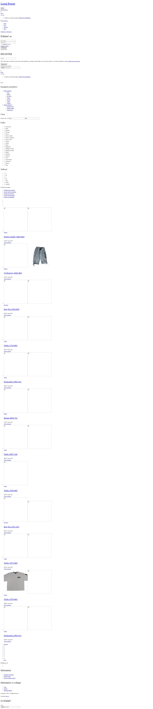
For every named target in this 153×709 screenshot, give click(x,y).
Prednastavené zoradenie (9, 190)
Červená (7, 132)
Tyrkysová (8, 161)
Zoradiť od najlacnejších (9, 195)
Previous (6, 644)
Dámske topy (10, 110)
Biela (7, 128)
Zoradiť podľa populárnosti (10, 192)
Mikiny (8, 94)
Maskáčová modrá (10, 148)
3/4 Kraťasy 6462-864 (13, 273)
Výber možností (7, 242)
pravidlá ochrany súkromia (74, 61)
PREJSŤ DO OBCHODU (24, 18)
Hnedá (7, 143)
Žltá (7, 165)
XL (6, 179)
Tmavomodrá (9, 159)
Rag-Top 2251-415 (11, 527)
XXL (7, 180)
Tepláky (9, 103)
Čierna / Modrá (9, 136)
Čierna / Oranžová (10, 137)
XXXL (7, 182)
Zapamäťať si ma (6, 44)
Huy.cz (7, 696)
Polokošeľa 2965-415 (12, 382)
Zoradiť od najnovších (9, 193)
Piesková (8, 156)
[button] (76, 12)
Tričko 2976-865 (10, 599)
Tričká (8, 98)
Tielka (8, 101)
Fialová (7, 141)
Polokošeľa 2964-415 (12, 635)
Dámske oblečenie (8, 105)
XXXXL (8, 184)
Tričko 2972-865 (10, 563)
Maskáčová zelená (10, 150)
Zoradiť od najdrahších (9, 197)
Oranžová (8, 154)
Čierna (7, 134)
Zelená (7, 163)
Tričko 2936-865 (10, 490)
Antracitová (8, 126)
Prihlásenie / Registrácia (6, 31)
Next (5, 660)
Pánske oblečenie (7, 91)
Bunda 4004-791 (11, 418)
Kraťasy (9, 99)
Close (2, 13)
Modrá (7, 152)
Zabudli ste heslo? (5, 46)
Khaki (7, 145)
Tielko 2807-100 (10, 454)
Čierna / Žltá (8, 139)
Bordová (8, 130)
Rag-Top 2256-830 (11, 309)
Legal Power (8, 3)
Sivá (7, 157)
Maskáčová (8, 146)
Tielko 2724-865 (10, 345)
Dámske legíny (10, 106)
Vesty (8, 92)
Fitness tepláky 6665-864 (14, 237)
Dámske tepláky (10, 108)
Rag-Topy (9, 96)
